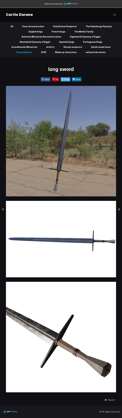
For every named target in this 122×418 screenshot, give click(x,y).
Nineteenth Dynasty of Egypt (35, 42)
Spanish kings (66, 42)
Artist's (50, 47)
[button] (109, 400)
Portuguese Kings (92, 42)
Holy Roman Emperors (65, 26)
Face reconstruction (33, 26)
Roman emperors (73, 47)
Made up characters (66, 52)
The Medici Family (83, 31)
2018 (43, 52)
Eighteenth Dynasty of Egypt (85, 36)
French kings (58, 31)
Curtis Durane (19, 14)
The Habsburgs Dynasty (99, 26)
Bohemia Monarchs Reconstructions (41, 36)
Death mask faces (101, 47)
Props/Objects (24, 52)
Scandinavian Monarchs (24, 47)
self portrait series (96, 52)
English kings (36, 31)
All (11, 26)
